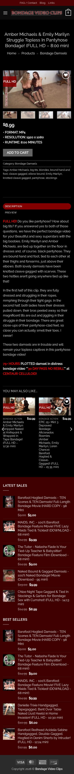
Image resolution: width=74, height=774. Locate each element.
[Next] (64, 89)
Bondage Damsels (53, 53)
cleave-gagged (18, 173)
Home (11, 53)
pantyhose (38, 177)
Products (28, 53)
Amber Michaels (19, 169)
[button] (5, 13)
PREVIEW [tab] (11, 212)
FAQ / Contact (28, 2)
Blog (42, 2)
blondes (44, 169)
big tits (34, 169)
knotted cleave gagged (17, 177)
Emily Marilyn (54, 173)
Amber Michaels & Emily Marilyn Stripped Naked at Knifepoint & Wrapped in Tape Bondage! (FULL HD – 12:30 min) (13, 434)
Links (51, 2)
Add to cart (18, 153)
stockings (51, 177)
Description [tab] (13, 206)
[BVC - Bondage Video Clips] (37, 12)
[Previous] (9, 89)
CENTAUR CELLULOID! (20, 374)
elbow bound (36, 173)
